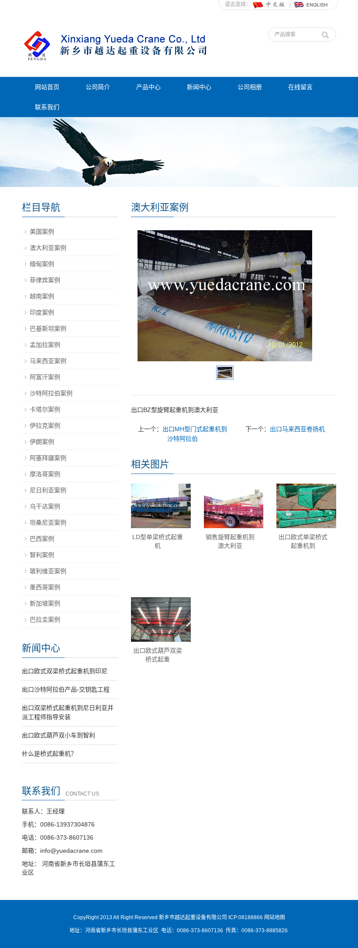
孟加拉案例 (45, 344)
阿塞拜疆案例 (48, 457)
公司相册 (250, 86)
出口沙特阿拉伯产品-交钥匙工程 (66, 689)
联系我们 (47, 107)
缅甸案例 (42, 263)
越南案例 (42, 296)
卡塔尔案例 (45, 409)
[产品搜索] (325, 32)
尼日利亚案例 (48, 490)
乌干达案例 (45, 506)
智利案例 (42, 554)
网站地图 (274, 917)
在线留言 (300, 86)
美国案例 (42, 231)
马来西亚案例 (48, 360)
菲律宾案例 (45, 280)
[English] (310, 4)
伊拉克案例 (45, 425)
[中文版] (269, 4)
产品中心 (148, 86)
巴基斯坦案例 (48, 328)
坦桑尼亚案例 (48, 522)
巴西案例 (42, 538)
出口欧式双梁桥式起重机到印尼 (64, 671)
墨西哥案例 (45, 587)
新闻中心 (199, 86)
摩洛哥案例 (45, 474)
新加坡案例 (45, 603)
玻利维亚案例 (48, 570)
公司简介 (98, 86)
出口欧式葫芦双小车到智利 (58, 735)
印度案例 (42, 312)
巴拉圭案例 (45, 619)
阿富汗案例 (45, 377)
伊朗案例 (42, 441)
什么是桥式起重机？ (49, 753)
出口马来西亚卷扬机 (297, 429)
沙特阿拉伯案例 (51, 393)
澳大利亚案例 (48, 247)
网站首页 (47, 86)
